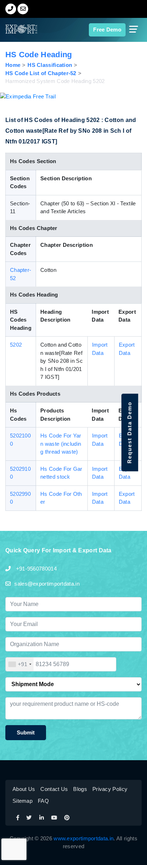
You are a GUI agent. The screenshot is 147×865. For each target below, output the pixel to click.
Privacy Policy (109, 789)
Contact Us (54, 789)
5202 (16, 345)
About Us (23, 789)
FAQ (43, 801)
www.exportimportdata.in (83, 838)
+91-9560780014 (35, 569)
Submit (26, 732)
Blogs (80, 789)
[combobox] (20, 664)
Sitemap (22, 801)
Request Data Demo (129, 433)
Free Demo (107, 29)
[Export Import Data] (15, 29)
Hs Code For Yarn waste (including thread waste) (60, 443)
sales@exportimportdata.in (47, 584)
